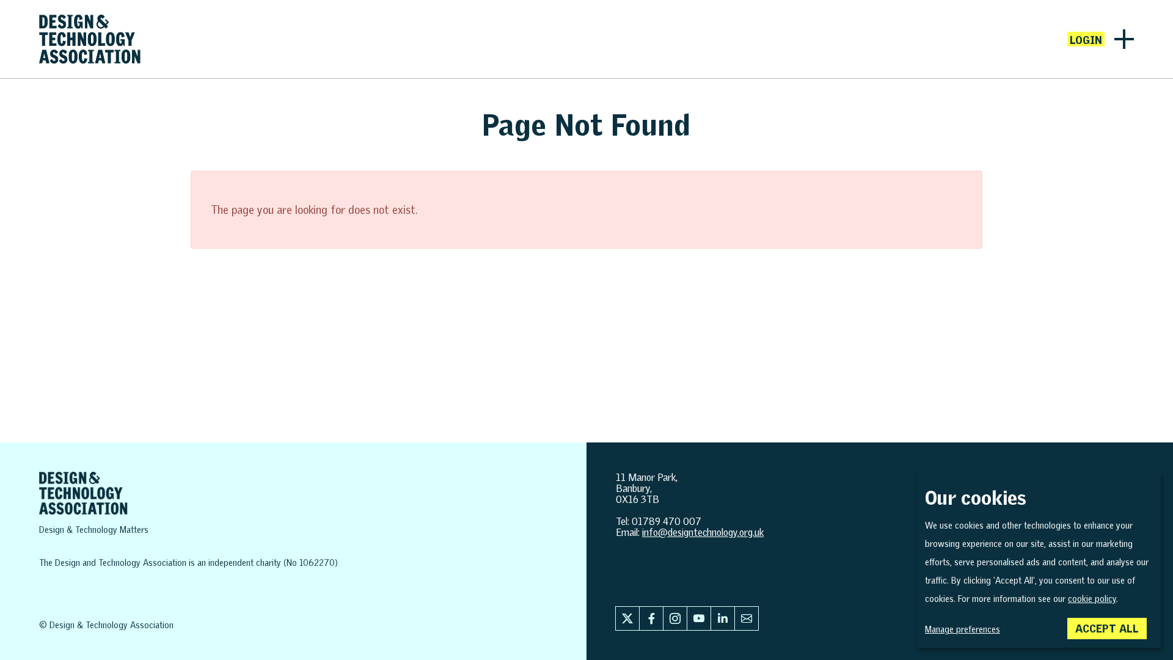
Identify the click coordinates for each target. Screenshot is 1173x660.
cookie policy (1092, 599)
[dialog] (1038, 559)
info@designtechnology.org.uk (703, 532)
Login (1086, 40)
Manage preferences (962, 629)
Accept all (1107, 628)
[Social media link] (627, 618)
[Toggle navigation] (1124, 39)
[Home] (90, 39)
